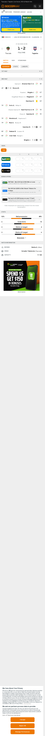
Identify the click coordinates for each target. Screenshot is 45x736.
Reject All (22, 726)
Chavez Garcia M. (14, 110)
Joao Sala (12, 136)
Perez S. (22, 114)
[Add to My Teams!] (2, 49)
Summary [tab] (6, 66)
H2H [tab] (13, 60)
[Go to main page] (12, 6)
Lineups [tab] (25, 66)
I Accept (22, 720)
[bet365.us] (5, 159)
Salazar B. (12, 131)
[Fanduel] (5, 165)
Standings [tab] (22, 60)
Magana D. (30, 97)
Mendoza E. (13, 118)
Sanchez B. (30, 114)
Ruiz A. (11, 123)
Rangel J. (20, 136)
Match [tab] (5, 60)
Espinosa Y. (22, 118)
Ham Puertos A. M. (27, 110)
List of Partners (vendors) (11, 715)
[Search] (35, 6)
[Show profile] (8, 49)
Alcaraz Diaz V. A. (28, 84)
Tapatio (35, 53)
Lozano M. (20, 131)
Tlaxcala (8, 53)
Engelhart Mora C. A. (19, 97)
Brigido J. (31, 92)
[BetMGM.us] (5, 171)
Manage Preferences (22, 732)
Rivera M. (18, 123)
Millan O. (18, 105)
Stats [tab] (15, 66)
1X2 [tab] (3, 150)
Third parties (27, 703)
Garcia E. (18, 84)
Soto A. (12, 105)
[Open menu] (40, 6)
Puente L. (23, 92)
